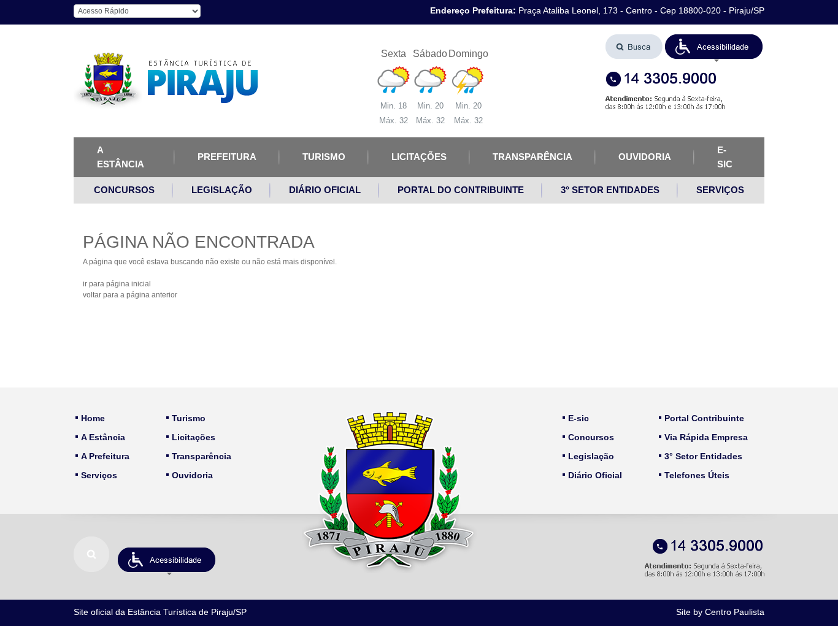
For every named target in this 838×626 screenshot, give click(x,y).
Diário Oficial (595, 475)
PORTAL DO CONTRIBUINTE (461, 190)
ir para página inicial (117, 284)
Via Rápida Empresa (706, 437)
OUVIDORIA (644, 156)
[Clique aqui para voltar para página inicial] (166, 81)
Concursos (591, 437)
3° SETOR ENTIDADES (610, 190)
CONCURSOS (124, 190)
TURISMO (323, 156)
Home (93, 418)
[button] (714, 46)
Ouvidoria (192, 475)
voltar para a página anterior (130, 295)
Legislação (591, 456)
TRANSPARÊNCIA (532, 156)
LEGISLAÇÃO (221, 190)
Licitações (193, 437)
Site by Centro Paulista (720, 612)
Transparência (201, 456)
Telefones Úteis (696, 475)
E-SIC (724, 157)
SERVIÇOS (720, 190)
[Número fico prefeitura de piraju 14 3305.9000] (684, 79)
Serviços (99, 475)
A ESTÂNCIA (120, 157)
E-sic (578, 418)
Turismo (189, 418)
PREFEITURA (227, 156)
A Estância (103, 437)
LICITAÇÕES (419, 156)
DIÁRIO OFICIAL (325, 190)
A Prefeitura (105, 456)
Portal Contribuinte (704, 418)
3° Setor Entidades (703, 456)
